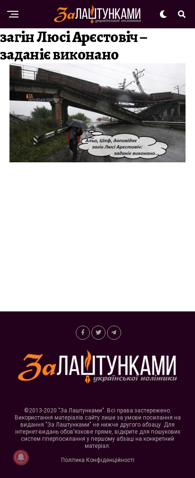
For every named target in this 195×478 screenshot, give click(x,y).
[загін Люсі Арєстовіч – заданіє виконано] (97, 159)
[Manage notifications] (20, 457)
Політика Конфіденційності (97, 460)
